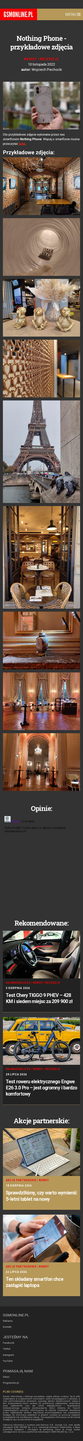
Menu (71, 14)
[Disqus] (41, 863)
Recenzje (49, 59)
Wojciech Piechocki (47, 70)
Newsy (30, 59)
